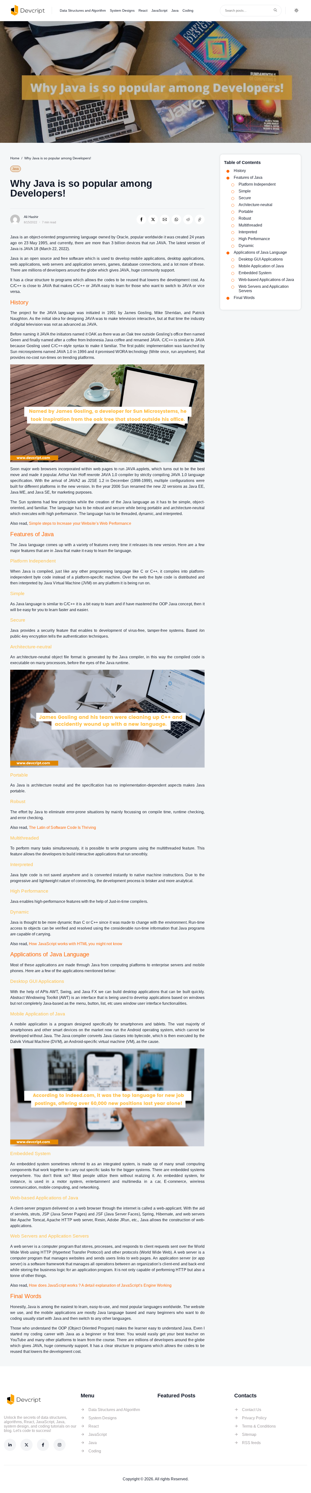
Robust (245, 218)
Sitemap (249, 1434)
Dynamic (246, 246)
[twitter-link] (26, 1445)
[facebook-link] (43, 1445)
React (142, 10)
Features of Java (248, 177)
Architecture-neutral (255, 205)
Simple (245, 191)
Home (14, 158)
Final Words (244, 298)
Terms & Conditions (259, 1426)
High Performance (254, 239)
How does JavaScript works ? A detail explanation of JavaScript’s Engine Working (100, 1285)
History (240, 171)
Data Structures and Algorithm (83, 10)
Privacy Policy (254, 1418)
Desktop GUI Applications (261, 259)
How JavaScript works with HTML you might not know (75, 944)
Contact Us (251, 1410)
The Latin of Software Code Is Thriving (62, 827)
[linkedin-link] (10, 1445)
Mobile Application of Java (261, 266)
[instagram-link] (59, 1445)
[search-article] (275, 10)
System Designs (122, 10)
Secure (245, 198)
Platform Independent (257, 184)
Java (175, 10)
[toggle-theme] (296, 10)
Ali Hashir (31, 217)
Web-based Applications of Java (266, 280)
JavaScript (159, 10)
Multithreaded (250, 225)
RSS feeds (251, 1443)
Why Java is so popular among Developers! (57, 158)
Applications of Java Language (260, 252)
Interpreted (248, 232)
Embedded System (255, 273)
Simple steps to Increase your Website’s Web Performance (80, 523)
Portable (246, 211)
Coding (187, 10)
